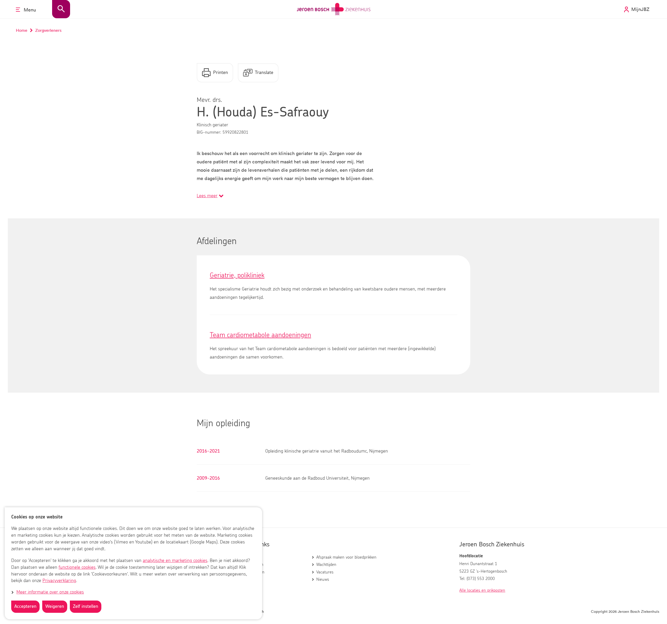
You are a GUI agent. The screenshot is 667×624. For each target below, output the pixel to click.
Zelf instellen (85, 606)
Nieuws (322, 579)
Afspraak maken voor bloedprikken (346, 557)
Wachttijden (326, 565)
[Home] (334, 9)
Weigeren (54, 606)
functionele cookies (77, 567)
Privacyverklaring (59, 581)
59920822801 (235, 132)
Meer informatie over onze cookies (50, 592)
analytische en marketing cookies (175, 560)
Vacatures (325, 572)
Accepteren (25, 606)
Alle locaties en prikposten (482, 590)
